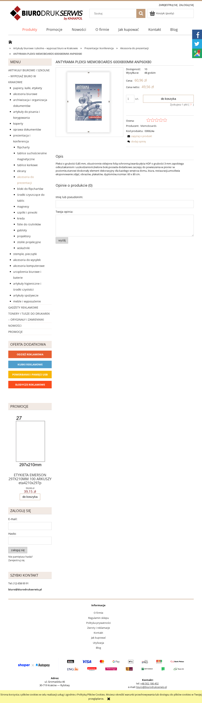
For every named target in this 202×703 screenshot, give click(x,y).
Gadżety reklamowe (23, 307)
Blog (98, 647)
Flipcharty (23, 147)
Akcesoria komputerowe (29, 266)
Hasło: (12, 533)
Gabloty (22, 230)
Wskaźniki (23, 248)
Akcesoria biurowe (25, 94)
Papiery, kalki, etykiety (27, 88)
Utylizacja (98, 643)
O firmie (98, 613)
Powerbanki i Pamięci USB (30, 374)
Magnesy (23, 206)
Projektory (24, 236)
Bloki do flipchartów (30, 189)
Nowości (15, 326)
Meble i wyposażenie (27, 301)
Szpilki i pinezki (27, 212)
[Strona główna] (46, 15)
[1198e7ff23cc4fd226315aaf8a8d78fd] (89, 102)
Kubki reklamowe (30, 364)
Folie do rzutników (29, 224)
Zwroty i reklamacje (98, 628)
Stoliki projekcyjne (29, 242)
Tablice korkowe (27, 165)
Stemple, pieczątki (25, 254)
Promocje (15, 332)
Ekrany (21, 171)
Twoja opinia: (64, 212)
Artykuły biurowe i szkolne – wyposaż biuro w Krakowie (29, 76)
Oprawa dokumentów (27, 129)
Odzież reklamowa (30, 354)
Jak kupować (98, 637)
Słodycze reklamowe (30, 384)
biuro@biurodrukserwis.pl (151, 687)
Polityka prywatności (98, 623)
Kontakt (98, 632)
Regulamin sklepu (98, 618)
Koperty (18, 123)
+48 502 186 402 (149, 683)
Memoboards (148, 126)
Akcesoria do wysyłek (27, 260)
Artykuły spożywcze (25, 295)
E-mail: (12, 519)
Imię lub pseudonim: (69, 197)
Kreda (21, 218)
